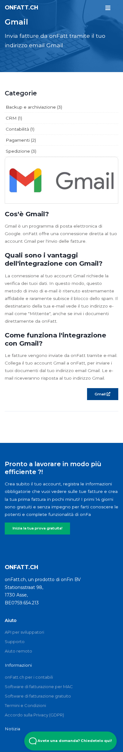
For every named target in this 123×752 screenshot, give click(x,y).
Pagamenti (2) (21, 140)
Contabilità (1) (20, 129)
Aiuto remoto (18, 650)
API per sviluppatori (24, 632)
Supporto (15, 641)
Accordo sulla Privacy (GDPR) (34, 714)
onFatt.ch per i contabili (29, 677)
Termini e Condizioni (25, 705)
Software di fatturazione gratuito (38, 695)
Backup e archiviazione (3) (34, 107)
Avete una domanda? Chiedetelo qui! (74, 740)
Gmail (101, 394)
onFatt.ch (21, 7)
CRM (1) (14, 118)
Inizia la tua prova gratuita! (37, 528)
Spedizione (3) (21, 151)
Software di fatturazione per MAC (39, 686)
